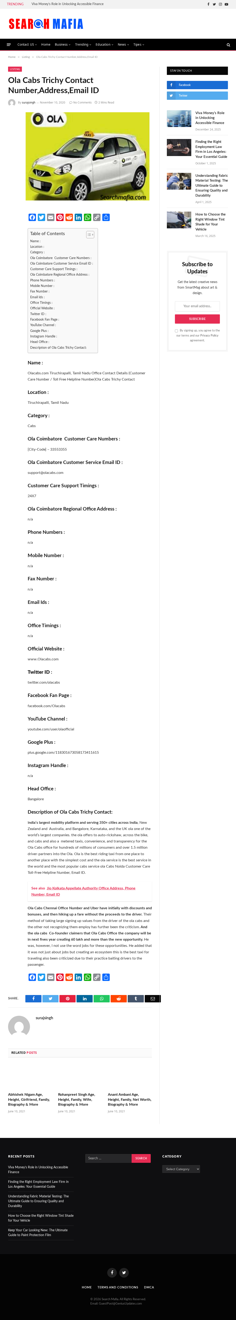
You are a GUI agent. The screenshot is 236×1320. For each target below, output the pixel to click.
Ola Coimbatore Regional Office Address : (59, 274)
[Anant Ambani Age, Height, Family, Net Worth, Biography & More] (130, 1076)
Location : (37, 246)
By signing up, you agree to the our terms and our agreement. (198, 335)
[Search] (228, 44)
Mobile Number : (42, 286)
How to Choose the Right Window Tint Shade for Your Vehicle (210, 222)
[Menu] (9, 44)
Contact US (26, 44)
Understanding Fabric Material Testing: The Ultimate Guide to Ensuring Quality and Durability (211, 185)
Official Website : (42, 308)
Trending (81, 44)
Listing (15, 69)
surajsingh (28, 102)
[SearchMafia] (46, 23)
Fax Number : (40, 291)
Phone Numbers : (42, 280)
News (122, 44)
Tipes (137, 44)
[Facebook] (13, 229)
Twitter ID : (38, 314)
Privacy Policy (209, 335)
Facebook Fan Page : (44, 319)
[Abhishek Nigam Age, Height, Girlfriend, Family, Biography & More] (30, 1076)
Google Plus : (39, 331)
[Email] (13, 278)
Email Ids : (37, 297)
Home (45, 44)
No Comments (82, 102)
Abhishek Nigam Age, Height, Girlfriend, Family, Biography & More (29, 1100)
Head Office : (39, 342)
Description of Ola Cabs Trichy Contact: (58, 347)
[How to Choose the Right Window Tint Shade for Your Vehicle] (179, 220)
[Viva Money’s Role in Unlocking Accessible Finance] (179, 118)
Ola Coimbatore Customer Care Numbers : (60, 258)
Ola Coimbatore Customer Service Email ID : (61, 263)
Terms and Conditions (117, 1287)
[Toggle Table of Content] (88, 235)
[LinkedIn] (13, 254)
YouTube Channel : (43, 325)
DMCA (149, 1287)
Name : (35, 241)
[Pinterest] (13, 266)
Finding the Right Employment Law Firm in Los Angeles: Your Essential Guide (211, 149)
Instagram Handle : (43, 336)
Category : (37, 252)
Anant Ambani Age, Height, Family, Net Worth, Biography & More (129, 1100)
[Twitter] (13, 241)
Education (103, 44)
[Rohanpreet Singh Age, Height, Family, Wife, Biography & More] (80, 1076)
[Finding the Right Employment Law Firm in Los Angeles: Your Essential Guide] (179, 147)
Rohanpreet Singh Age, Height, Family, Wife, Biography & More (76, 1100)
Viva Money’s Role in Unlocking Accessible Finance (67, 4)
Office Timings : (41, 302)
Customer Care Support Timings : (53, 269)
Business (61, 44)
